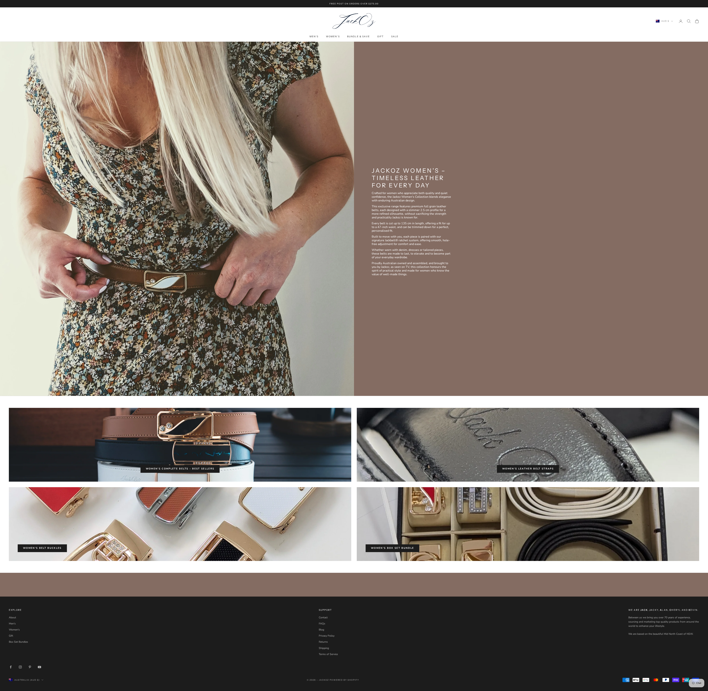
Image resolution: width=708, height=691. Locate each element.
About (12, 617)
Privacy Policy (326, 636)
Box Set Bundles (18, 642)
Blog (321, 629)
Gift (380, 36)
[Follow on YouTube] (39, 667)
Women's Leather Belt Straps (528, 468)
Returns (323, 642)
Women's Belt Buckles (42, 548)
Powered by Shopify (344, 680)
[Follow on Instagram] (20, 667)
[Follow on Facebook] (11, 667)
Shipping (324, 648)
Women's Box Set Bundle (392, 548)
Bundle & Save (358, 36)
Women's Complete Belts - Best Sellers (180, 468)
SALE (395, 36)
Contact (323, 617)
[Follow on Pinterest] (30, 667)
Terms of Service (328, 654)
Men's (314, 36)
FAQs (322, 623)
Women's (333, 36)
